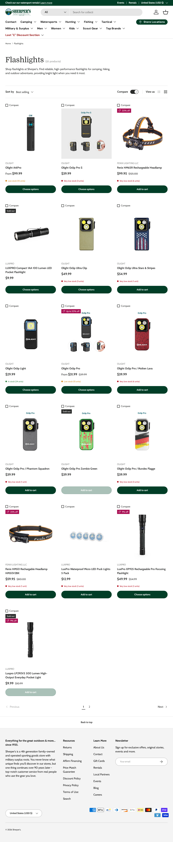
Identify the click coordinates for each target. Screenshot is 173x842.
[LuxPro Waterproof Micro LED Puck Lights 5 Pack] (86, 535)
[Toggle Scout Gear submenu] (101, 28)
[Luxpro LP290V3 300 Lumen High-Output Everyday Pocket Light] (30, 639)
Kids (72, 28)
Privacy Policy (71, 785)
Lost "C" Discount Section (22, 35)
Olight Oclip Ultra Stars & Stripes (136, 268)
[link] (43, 707)
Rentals (133, 2)
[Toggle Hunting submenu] (79, 22)
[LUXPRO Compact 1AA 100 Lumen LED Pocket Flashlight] (30, 234)
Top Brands (113, 28)
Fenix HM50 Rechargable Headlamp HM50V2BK (26, 571)
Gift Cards (99, 761)
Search (67, 798)
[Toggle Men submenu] (46, 28)
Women (56, 28)
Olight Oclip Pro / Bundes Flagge (136, 468)
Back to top (86, 722)
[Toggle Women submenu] (64, 28)
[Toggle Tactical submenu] (115, 22)
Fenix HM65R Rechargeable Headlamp (139, 167)
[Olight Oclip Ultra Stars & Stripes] (142, 234)
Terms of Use (70, 792)
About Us (98, 747)
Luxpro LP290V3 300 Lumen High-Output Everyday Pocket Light (26, 675)
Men (40, 28)
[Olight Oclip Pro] (86, 334)
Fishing (88, 22)
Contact (10, 22)
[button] (165, 12)
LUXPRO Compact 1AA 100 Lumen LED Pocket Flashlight (28, 270)
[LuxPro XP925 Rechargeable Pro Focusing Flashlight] (142, 535)
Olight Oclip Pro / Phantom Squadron (27, 468)
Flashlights (18, 43)
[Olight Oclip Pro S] (86, 133)
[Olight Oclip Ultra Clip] (86, 234)
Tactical (107, 22)
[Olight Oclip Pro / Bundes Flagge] (142, 434)
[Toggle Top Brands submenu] (124, 28)
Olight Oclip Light (15, 368)
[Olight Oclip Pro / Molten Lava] (142, 334)
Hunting (70, 22)
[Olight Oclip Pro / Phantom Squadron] (30, 434)
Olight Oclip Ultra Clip (74, 268)
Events (120, 2)
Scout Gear (90, 28)
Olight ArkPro (13, 167)
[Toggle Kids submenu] (78, 28)
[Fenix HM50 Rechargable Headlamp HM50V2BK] (30, 535)
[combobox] (91, 12)
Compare (122, 91)
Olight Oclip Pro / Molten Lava (135, 368)
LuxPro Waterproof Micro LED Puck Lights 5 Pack (85, 571)
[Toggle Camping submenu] (35, 22)
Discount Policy (72, 778)
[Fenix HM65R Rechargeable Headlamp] (142, 133)
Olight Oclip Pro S (71, 167)
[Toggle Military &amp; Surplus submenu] (32, 28)
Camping (26, 22)
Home (8, 43)
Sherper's (17, 829)
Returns (67, 747)
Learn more (46, 2)
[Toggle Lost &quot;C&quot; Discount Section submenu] (42, 35)
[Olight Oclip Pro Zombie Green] (86, 434)
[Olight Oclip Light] (30, 334)
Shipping (68, 754)
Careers (97, 794)
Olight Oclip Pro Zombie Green (79, 468)
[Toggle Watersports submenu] (60, 22)
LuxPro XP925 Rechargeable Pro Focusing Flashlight (141, 571)
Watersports (48, 22)
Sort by (9, 91)
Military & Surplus (17, 28)
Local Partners (101, 774)
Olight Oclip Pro (70, 368)
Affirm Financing (72, 761)
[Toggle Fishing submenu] (96, 22)
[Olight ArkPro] (30, 133)
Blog (96, 788)
